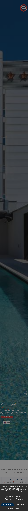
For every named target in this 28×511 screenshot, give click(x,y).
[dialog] (14, 497)
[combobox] (26, 486)
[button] (14, 508)
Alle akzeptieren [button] (7, 504)
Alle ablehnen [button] (21, 504)
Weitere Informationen (14, 494)
